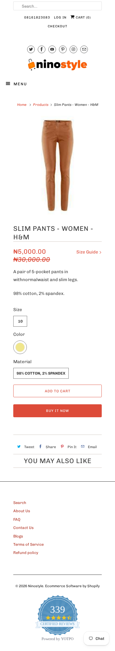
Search (19, 502)
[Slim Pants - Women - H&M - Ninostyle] (57, 166)
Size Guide (87, 252)
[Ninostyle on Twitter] (31, 49)
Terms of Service (28, 544)
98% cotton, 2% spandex (41, 373)
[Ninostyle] (57, 65)
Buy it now (57, 411)
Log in (60, 17)
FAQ (16, 519)
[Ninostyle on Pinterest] (63, 49)
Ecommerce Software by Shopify (72, 586)
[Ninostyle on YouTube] (52, 49)
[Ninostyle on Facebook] (41, 49)
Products (40, 105)
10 (20, 321)
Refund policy (25, 552)
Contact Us (23, 527)
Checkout (57, 26)
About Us (21, 511)
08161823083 (37, 17)
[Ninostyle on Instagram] (73, 49)
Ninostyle (35, 586)
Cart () (83, 17)
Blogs (18, 536)
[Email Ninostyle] (84, 49)
